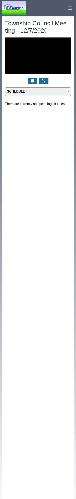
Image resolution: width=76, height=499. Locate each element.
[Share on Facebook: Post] (32, 81)
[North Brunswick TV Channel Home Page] (14, 8)
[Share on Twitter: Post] (43, 81)
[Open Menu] (70, 8)
